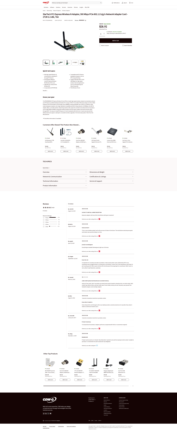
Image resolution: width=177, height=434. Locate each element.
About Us (105, 401)
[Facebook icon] (43, 413)
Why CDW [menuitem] (87, 7)
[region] (88, 141)
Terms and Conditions (71, 426)
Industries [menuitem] (70, 7)
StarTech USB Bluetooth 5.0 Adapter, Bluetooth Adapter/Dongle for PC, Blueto (123, 371)
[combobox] (74, 2)
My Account (91, 398)
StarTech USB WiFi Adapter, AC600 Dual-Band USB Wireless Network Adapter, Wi (65, 371)
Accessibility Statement (108, 403)
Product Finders (122, 406)
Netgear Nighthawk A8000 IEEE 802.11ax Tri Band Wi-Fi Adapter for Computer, (108, 371)
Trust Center (106, 415)
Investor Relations (107, 406)
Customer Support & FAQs (123, 400)
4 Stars (47, 220)
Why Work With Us (107, 400)
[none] (46, 7)
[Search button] (101, 3)
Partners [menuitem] (76, 7)
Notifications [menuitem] (117, 2)
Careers (105, 405)
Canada (96, 420)
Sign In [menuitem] (125, 2)
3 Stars (47, 222)
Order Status (91, 399)
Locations (105, 410)
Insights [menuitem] (81, 7)
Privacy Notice (52, 426)
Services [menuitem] (64, 7)
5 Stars (47, 217)
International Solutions (108, 408)
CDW (89, 420)
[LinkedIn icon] (46, 413)
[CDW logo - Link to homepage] (46, 2)
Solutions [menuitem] (58, 7)
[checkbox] (100, 45)
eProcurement (121, 401)
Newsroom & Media (107, 411)
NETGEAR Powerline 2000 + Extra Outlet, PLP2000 (50, 371)
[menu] (115, 2)
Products (90, 401)
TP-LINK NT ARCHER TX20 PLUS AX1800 (94, 371)
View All (45, 90)
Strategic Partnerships (107, 413)
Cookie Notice (61, 426)
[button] (131, 2)
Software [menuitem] (52, 7)
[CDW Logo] (46, 2)
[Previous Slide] (131, 386)
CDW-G (92, 420)
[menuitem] (112, 2)
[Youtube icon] (50, 413)
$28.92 (103, 26)
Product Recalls (121, 405)
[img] (82, 20)
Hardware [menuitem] (46, 7)
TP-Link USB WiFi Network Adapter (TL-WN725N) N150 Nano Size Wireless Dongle (79, 371)
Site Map (44, 426)
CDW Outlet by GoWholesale (124, 408)
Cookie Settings (46, 428)
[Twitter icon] (48, 413)
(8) (85, 20)
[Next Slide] (133, 386)
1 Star (46, 226)
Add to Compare (105, 45)
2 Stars (47, 224)
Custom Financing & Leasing (124, 403)
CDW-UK (99, 420)
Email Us (58, 420)
